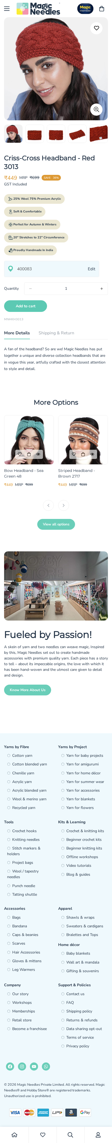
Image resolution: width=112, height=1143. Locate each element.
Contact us (75, 994)
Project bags (22, 862)
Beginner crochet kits (84, 839)
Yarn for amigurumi (82, 764)
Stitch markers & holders (24, 851)
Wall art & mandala (82, 962)
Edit (91, 269)
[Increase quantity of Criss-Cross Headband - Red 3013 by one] (102, 289)
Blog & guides (78, 874)
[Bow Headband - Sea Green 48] (29, 439)
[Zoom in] (96, 110)
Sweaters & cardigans (84, 926)
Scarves (18, 943)
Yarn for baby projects (84, 755)
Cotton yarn (22, 755)
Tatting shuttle (24, 894)
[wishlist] (42, 1135)
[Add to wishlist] (96, 28)
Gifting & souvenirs (82, 971)
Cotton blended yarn (29, 764)
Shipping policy (79, 1011)
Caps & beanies (25, 934)
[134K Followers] (22, 1066)
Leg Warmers (23, 969)
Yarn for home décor (83, 773)
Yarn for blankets (80, 799)
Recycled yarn (23, 807)
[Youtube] (34, 1066)
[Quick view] (38, 454)
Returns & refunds (82, 1020)
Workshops (22, 1002)
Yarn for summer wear (85, 781)
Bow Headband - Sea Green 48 (23, 473)
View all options (56, 524)
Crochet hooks (24, 831)
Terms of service (80, 1037)
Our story (20, 994)
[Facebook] (10, 1066)
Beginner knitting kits (84, 848)
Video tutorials (78, 865)
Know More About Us (27, 690)
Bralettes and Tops (82, 934)
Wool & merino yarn (29, 799)
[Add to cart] (29, 454)
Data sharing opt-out (84, 1028)
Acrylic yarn (22, 781)
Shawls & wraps (80, 917)
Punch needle (23, 885)
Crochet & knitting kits (85, 831)
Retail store (22, 1020)
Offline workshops (82, 856)
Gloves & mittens (27, 961)
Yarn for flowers (80, 807)
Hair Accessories (26, 952)
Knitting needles (26, 839)
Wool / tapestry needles (23, 874)
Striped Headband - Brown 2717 (76, 473)
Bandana (19, 926)
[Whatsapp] (46, 1066)
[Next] (63, 505)
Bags (16, 917)
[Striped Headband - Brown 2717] (83, 439)
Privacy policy (77, 1046)
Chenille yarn (23, 773)
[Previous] (48, 505)
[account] (98, 1135)
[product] (14, 1135)
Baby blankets (78, 953)
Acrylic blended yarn (29, 790)
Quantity (11, 288)
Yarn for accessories (83, 790)
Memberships (23, 1011)
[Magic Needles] (38, 8)
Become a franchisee (29, 1028)
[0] (101, 8)
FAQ (70, 1002)
